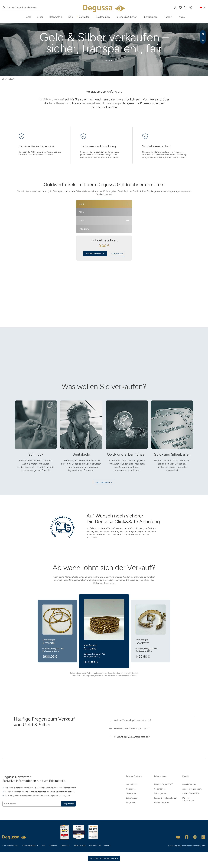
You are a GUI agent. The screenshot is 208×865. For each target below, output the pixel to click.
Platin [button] (81, 220)
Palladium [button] (84, 228)
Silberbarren (131, 793)
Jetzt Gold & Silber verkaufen (103, 858)
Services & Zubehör (126, 16)
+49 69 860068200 (190, 793)
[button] (190, 7)
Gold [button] (81, 203)
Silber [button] (82, 212)
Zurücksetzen (117, 253)
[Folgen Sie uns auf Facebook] (186, 837)
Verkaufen (84, 16)
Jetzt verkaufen (103, 482)
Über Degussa (150, 16)
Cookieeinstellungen (10, 845)
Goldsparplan (103, 16)
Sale (70, 16)
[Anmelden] (175, 7)
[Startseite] (3, 79)
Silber (40, 16)
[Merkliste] (180, 7)
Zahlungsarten (160, 793)
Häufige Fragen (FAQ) (163, 784)
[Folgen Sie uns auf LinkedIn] (203, 837)
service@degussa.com (192, 789)
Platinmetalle (55, 16)
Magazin (167, 16)
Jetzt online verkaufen (95, 253)
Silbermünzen (132, 798)
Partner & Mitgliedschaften (165, 798)
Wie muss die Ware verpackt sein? (132, 728)
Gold (28, 16)
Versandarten (160, 789)
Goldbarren (131, 789)
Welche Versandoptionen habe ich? (132, 720)
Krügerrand (130, 802)
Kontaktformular (189, 784)
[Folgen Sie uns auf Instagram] (194, 837)
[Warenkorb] (185, 7)
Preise (181, 16)
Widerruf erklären (161, 802)
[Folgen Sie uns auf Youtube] (178, 837)
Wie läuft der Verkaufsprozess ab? (132, 736)
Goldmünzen (131, 784)
